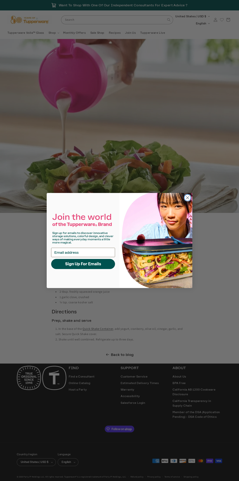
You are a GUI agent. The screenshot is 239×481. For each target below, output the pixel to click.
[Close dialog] (187, 197)
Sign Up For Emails (83, 264)
